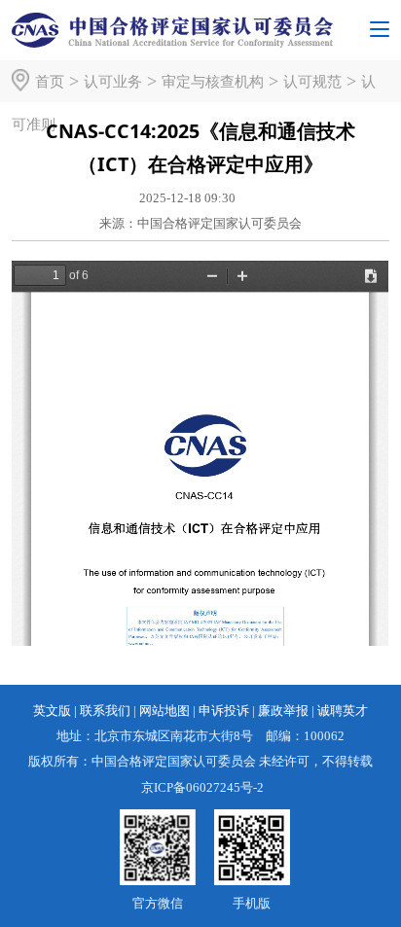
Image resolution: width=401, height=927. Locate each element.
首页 (49, 81)
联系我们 (105, 710)
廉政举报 (283, 710)
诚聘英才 (342, 710)
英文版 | (55, 710)
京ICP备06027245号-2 (202, 787)
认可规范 (312, 81)
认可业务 (113, 81)
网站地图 (164, 710)
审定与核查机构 (213, 81)
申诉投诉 (224, 710)
